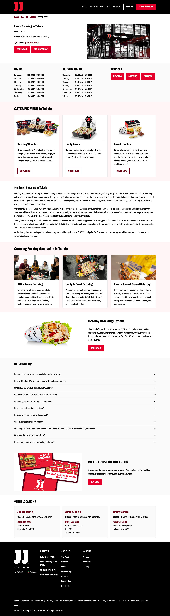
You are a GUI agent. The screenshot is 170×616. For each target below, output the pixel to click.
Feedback (65, 586)
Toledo (33, 17)
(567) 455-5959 (72, 522)
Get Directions (41, 49)
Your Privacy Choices (68, 601)
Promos (86, 557)
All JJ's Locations (123, 601)
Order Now (22, 49)
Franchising (66, 571)
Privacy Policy (52, 601)
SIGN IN (129, 7)
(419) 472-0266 (32, 43)
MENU (84, 7)
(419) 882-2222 (24, 522)
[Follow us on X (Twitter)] (15, 568)
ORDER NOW (25, 171)
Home (16, 17)
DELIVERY (148, 76)
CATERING (94, 7)
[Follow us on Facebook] (19, 568)
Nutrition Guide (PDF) (49, 575)
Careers (64, 576)
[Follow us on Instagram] (24, 568)
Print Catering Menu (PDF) (48, 563)
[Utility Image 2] (32, 572)
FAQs (63, 567)
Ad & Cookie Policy (38, 601)
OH (27, 17)
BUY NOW (95, 482)
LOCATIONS (105, 7)
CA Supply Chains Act (106, 601)
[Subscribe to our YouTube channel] (28, 568)
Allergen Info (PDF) (48, 570)
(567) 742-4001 (120, 522)
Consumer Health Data (140, 601)
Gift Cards (87, 562)
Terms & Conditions (21, 601)
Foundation (66, 581)
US (22, 17)
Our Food (65, 557)
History (64, 562)
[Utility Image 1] (19, 572)
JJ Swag (86, 567)
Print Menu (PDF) (47, 557)
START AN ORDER (146, 7)
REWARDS (116, 7)
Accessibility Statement (87, 601)
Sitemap (17, 606)
